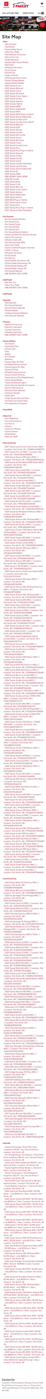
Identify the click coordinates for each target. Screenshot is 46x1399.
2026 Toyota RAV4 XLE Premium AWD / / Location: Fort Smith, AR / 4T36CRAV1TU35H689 (24, 839)
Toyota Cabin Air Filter (14, 361)
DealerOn (20, 1382)
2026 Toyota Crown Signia (16, 189)
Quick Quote (10, 70)
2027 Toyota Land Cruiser (16, 202)
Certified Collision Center (16, 364)
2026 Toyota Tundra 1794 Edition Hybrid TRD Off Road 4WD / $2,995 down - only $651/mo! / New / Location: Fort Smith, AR (24, 1295)
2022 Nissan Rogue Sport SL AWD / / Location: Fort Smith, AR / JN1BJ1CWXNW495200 (20, 1056)
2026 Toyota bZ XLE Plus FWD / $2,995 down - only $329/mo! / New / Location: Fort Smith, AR (23, 1326)
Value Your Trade (12, 51)
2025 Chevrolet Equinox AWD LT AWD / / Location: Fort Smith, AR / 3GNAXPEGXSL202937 (22, 937)
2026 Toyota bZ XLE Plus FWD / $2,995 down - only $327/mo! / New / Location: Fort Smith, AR (23, 1341)
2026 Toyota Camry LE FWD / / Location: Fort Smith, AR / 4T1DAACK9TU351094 (23, 860)
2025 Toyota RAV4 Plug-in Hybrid (19, 114)
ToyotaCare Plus (12, 346)
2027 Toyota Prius (12, 205)
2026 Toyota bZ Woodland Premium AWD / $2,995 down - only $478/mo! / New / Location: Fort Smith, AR (23, 1279)
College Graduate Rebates (16, 313)
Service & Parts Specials (15, 307)
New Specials (10, 302)
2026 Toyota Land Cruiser (16, 166)
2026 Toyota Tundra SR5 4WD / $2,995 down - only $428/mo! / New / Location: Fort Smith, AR (24, 1220)
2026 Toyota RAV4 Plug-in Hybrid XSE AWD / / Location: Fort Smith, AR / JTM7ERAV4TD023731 (23, 781)
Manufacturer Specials (14, 315)
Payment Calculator (13, 327)
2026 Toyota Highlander (15, 194)
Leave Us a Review (13, 428)
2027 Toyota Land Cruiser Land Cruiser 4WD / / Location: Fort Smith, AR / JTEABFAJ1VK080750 (24, 447)
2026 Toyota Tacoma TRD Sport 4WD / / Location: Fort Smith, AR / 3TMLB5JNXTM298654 (21, 550)
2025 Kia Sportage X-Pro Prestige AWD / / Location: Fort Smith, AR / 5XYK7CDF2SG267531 (22, 898)
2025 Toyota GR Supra (14, 93)
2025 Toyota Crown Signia (16, 96)
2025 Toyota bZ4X (12, 127)
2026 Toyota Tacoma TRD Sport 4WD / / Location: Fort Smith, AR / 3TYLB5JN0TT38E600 (23, 845)
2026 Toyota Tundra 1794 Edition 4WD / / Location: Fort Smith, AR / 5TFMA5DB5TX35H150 (22, 823)
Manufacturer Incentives (15, 54)
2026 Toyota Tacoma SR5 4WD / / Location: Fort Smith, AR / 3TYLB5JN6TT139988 (23, 601)
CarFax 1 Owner (11, 250)
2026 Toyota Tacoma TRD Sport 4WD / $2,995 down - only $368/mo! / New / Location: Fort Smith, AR (23, 1310)
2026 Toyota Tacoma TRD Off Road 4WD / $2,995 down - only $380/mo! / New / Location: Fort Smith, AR (22, 1256)
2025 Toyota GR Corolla (15, 135)
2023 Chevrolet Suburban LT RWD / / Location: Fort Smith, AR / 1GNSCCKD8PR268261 (20, 1030)
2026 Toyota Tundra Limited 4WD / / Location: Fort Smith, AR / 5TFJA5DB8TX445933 (23, 543)
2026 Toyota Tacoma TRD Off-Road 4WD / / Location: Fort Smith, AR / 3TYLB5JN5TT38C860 (23, 829)
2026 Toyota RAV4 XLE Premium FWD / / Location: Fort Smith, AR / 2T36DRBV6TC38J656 (24, 671)
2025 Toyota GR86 (12, 106)
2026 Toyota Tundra (13, 155)
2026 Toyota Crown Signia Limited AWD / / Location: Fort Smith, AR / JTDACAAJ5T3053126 (23, 507)
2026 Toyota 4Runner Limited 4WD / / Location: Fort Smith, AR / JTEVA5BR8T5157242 (23, 676)
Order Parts (10, 395)
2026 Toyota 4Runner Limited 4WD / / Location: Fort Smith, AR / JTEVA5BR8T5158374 (23, 730)
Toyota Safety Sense (13, 49)
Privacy (34, 1382)
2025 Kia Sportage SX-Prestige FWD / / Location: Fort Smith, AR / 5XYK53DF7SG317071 (24, 922)
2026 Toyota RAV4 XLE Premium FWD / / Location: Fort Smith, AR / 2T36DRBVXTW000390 (21, 885)
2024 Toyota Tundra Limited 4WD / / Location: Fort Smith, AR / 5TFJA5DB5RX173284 (23, 1016)
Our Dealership (11, 418)
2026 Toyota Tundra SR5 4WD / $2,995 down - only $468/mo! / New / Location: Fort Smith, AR (24, 1348)
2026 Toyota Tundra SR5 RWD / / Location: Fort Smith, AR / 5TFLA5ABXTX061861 (22, 556)
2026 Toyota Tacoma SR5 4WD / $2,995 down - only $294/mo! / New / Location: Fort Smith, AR (23, 1214)
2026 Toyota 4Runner (14, 186)
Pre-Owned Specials (13, 271)
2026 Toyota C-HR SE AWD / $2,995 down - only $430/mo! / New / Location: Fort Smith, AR (24, 1226)
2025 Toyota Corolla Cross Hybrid (19, 122)
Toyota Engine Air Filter (15, 367)
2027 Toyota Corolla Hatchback (18, 210)
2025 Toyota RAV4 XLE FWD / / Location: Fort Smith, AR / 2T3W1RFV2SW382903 (23, 948)
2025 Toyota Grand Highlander (18, 116)
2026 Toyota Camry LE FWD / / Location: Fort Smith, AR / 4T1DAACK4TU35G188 (23, 816)
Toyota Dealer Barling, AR (16, 265)
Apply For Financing (13, 324)
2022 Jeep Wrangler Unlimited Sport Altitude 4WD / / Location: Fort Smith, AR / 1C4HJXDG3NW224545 (23, 1048)
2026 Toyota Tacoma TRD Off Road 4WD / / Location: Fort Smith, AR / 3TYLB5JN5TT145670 (23, 520)
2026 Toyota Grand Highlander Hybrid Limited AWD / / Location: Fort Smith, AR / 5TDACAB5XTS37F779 (22, 639)
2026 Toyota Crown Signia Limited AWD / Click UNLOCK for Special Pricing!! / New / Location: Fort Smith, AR (22, 1360)
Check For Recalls (12, 393)
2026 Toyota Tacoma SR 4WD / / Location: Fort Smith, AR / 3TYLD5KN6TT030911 (22, 855)
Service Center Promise (15, 374)
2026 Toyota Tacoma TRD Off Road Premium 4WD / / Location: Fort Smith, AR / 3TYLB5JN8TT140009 (23, 589)
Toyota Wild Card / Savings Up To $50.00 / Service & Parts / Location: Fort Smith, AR (22, 1181)
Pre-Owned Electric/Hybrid (16, 232)
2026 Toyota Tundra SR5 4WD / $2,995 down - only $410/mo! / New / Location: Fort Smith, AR (24, 1200)
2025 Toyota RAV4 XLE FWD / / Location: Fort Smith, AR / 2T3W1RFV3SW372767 (23, 909)
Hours (26, 1385)
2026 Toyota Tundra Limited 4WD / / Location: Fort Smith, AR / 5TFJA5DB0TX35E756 (23, 681)
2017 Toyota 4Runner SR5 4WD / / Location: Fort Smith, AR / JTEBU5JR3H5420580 (23, 1114)
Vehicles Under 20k (13, 239)
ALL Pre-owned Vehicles (15, 219)
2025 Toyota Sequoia (14, 101)
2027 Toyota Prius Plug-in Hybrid (19, 207)
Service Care (10, 348)
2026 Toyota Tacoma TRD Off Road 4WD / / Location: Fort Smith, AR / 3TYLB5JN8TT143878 (23, 595)
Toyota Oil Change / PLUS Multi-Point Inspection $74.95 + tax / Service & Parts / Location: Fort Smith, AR (21, 1149)
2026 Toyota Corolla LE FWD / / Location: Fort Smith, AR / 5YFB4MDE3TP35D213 (24, 627)
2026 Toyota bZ (11, 171)
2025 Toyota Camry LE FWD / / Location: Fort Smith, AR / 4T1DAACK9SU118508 (23, 953)
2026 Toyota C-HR (12, 184)
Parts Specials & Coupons (16, 403)
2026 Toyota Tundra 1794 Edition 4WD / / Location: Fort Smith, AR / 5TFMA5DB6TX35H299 (22, 750)
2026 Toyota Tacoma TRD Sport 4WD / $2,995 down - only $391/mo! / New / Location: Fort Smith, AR (23, 1232)
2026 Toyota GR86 (12, 173)
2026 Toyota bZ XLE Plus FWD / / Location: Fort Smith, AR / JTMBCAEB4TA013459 (22, 525)
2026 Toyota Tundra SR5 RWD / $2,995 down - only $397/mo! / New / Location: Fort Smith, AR (23, 1271)
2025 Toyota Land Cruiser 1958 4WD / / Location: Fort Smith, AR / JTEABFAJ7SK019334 (23, 974)
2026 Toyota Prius (12, 148)
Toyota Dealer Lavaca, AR (15, 268)
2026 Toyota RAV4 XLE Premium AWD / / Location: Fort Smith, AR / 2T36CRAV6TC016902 (24, 665)
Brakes (8, 354)
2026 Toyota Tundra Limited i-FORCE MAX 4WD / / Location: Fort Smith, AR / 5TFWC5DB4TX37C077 (22, 698)
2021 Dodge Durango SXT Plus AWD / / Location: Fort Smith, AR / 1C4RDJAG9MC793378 (21, 1074)
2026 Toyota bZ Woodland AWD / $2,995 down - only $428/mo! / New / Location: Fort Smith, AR (23, 1193)
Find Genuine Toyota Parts (16, 400)
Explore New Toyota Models (17, 62)
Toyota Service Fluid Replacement (19, 377)
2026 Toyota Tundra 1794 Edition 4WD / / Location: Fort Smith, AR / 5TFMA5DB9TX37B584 (22, 659)
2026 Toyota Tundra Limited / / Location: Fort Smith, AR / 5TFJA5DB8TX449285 (23, 686)
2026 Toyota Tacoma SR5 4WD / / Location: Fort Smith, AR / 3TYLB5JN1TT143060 (23, 562)
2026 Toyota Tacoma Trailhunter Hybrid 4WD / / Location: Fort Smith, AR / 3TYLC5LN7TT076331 (23, 574)
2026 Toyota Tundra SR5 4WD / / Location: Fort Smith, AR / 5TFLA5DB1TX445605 (22, 774)
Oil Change (10, 356)
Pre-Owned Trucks (12, 224)
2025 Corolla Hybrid (13, 103)
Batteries (9, 359)
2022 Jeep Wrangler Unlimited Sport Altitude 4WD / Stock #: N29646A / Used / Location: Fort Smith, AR (23, 1264)
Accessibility (10, 434)
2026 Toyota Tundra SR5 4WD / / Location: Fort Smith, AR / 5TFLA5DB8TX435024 (22, 538)
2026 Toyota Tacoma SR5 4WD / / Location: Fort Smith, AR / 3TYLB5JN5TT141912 (23, 476)
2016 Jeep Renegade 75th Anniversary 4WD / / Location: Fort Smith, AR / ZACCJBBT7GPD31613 (23, 1121)
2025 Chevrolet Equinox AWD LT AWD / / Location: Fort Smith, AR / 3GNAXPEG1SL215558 (22, 916)
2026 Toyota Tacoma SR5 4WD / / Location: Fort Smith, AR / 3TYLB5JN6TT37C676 (23, 621)
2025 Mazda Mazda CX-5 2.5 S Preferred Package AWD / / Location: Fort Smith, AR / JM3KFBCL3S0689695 (22, 929)
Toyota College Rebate (14, 80)
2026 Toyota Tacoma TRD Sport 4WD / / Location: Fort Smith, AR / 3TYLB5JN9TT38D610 (23, 850)
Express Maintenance (14, 387)
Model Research (12, 59)
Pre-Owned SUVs (12, 226)
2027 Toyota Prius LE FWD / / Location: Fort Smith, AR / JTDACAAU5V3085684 (23, 453)
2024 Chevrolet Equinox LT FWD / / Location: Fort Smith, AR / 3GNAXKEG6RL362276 (23, 997)
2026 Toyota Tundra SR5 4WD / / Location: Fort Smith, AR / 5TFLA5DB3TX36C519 (22, 704)
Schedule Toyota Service (15, 372)
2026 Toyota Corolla (13, 158)
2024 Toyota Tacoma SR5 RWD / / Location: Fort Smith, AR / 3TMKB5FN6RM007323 (23, 992)
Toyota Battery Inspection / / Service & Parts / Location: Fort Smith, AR (24, 1187)
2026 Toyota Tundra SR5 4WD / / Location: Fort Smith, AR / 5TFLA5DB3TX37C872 (22, 736)
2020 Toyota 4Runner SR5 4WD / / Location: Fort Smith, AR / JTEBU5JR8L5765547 (23, 1086)
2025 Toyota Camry (13, 90)
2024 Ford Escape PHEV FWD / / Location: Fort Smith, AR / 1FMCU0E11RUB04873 (22, 1003)
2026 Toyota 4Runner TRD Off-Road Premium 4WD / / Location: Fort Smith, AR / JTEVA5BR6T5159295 (24, 742)
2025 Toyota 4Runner (14, 88)
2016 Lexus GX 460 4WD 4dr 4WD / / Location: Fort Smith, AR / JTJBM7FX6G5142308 (23, 1135)
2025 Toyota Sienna (13, 137)
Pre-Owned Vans (12, 229)
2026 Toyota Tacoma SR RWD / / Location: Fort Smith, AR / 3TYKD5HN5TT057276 (22, 756)
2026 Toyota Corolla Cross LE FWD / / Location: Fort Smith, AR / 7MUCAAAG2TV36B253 (20, 652)
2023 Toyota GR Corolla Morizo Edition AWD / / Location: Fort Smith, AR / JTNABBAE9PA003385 (23, 1022)
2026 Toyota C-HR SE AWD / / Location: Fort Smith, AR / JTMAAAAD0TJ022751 (23, 567)
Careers (8, 426)
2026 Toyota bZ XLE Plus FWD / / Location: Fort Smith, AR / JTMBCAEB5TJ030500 (22, 502)
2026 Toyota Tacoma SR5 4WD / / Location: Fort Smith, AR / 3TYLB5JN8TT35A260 (23, 795)
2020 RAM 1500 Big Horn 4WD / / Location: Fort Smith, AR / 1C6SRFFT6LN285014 (23, 1081)
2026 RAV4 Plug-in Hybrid (16, 199)
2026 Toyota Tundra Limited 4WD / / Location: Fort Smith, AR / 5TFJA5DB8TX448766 (23, 800)
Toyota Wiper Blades (13, 380)
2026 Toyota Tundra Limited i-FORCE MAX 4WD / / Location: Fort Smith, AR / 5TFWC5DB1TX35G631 (22, 716)
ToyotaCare (10, 46)
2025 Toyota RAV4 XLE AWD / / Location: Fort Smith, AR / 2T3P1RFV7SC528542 (23, 969)
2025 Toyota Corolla (13, 132)
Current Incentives (13, 329)
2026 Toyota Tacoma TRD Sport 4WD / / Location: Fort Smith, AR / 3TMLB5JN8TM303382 (21, 581)
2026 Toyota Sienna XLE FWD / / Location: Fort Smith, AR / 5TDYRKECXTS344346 (22, 606)
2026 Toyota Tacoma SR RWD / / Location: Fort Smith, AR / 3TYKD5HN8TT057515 (22, 806)
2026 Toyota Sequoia (14, 153)
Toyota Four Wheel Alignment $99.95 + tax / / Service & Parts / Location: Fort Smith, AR (24, 1163)
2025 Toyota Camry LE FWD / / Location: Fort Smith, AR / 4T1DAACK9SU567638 (23, 904)
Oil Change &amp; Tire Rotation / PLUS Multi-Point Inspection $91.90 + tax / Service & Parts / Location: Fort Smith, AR (24, 1157)
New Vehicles (10, 44)
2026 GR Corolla (12, 179)
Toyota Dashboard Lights (15, 382)
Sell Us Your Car (12, 57)
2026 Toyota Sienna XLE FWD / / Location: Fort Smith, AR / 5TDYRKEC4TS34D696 (22, 471)
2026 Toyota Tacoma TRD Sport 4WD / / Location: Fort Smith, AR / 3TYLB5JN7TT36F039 (23, 811)
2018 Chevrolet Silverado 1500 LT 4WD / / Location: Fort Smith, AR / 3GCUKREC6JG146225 (22, 1100)
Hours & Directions (13, 421)
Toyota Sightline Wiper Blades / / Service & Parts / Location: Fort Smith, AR (23, 1169)
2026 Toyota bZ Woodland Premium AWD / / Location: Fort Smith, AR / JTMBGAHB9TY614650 (23, 514)
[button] (10, 13)
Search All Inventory (13, 237)
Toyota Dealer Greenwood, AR (18, 263)
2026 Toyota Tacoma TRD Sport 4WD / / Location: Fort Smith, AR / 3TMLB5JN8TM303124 (24, 458)
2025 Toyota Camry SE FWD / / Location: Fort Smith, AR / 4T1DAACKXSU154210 (23, 959)
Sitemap (28, 1382)
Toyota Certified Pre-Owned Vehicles (20, 234)
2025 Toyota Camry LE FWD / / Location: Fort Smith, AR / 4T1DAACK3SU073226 (23, 943)
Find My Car (10, 72)
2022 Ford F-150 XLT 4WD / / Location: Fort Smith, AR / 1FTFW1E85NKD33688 (22, 1062)
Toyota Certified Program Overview (20, 247)
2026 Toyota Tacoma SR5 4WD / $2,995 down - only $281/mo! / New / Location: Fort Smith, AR (23, 1302)
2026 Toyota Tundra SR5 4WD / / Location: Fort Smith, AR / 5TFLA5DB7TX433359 (22, 492)
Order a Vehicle (11, 75)
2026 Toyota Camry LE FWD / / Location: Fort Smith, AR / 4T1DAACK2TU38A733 (23, 616)
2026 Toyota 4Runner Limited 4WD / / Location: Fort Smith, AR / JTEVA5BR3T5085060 (23, 891)
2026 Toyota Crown (13, 142)
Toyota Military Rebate (14, 83)
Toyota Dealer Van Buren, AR (17, 260)
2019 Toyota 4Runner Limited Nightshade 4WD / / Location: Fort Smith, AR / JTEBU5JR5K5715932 (22, 1092)
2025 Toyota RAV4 (12, 111)
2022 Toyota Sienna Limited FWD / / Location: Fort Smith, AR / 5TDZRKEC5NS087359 (24, 1036)
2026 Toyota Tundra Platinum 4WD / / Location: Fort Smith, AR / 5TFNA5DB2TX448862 (24, 865)
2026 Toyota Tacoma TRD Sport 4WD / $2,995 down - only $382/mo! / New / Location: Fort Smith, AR (23, 1318)
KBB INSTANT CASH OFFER (16, 176)
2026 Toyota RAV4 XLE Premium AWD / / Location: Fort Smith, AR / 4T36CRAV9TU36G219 (21, 789)
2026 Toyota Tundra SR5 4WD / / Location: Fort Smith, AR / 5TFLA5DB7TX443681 (22, 486)
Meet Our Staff (11, 436)
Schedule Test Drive (13, 67)
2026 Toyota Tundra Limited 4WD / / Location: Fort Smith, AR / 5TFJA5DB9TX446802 (23, 871)
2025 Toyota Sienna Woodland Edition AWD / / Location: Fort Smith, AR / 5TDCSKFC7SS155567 (24, 981)
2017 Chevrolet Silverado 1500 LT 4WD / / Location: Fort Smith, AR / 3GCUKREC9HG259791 (22, 1108)
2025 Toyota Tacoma (13, 129)
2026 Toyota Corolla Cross (16, 145)
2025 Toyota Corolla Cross (16, 119)
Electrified (9, 64)
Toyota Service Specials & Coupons (20, 385)
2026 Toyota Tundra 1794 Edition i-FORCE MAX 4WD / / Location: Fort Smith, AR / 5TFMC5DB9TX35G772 (22, 724)
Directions (28, 13)
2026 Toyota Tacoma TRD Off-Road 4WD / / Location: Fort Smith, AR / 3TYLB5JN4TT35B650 (23, 710)
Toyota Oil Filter (11, 369)
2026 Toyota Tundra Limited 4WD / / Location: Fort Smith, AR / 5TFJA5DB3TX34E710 (23, 481)
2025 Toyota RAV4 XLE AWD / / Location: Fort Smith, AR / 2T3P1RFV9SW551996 (23, 964)
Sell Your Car (10, 282)
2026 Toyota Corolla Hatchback (18, 163)
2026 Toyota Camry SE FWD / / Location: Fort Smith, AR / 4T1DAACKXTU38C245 (23, 762)
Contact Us (9, 423)
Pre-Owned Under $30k (15, 242)
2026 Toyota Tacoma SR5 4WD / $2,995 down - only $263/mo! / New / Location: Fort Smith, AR (23, 1206)
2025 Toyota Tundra (13, 98)
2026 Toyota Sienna (13, 197)
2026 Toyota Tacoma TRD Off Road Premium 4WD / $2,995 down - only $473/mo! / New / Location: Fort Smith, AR (23, 1240)
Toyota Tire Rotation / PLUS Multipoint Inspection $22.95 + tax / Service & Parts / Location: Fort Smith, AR (21, 1175)
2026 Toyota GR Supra (14, 140)
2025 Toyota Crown (13, 85)
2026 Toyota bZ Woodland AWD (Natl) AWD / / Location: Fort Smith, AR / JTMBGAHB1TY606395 (24, 465)
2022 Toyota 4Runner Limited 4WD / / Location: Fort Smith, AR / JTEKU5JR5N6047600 (24, 1042)
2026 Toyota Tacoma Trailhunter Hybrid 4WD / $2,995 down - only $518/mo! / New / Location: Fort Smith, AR (23, 1248)
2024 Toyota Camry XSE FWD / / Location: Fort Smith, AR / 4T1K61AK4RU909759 (22, 987)
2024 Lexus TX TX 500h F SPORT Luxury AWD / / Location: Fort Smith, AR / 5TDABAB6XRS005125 (24, 1009)
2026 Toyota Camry (13, 160)
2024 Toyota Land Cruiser (16, 77)
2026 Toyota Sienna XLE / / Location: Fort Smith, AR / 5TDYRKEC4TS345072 (22, 632)
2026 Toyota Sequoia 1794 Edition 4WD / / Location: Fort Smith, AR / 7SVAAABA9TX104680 (24, 691)
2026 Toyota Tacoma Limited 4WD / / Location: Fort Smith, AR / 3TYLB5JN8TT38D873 (23, 645)
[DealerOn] (8, 1379)
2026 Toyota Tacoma (13, 192)
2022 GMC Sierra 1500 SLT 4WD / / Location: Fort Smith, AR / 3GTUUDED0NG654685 (23, 1068)
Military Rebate (11, 310)
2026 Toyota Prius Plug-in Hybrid (19, 150)
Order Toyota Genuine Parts (17, 398)
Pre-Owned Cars (12, 221)
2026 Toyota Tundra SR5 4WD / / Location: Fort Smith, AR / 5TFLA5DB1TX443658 (22, 497)
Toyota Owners (11, 431)
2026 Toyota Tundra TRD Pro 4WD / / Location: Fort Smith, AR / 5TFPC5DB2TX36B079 (24, 834)
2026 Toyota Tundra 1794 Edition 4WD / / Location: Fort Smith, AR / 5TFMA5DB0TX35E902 (22, 768)
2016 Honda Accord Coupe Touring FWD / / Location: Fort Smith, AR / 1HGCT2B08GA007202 (23, 1129)
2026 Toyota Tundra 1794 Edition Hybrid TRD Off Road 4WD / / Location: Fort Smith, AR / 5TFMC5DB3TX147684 (23, 532)
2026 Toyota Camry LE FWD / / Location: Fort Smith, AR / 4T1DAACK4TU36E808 (23, 611)
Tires (7, 351)
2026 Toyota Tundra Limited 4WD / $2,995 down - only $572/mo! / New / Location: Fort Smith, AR (23, 1334)
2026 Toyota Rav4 (12, 181)
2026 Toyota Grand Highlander (18, 168)
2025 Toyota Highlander (15, 109)
